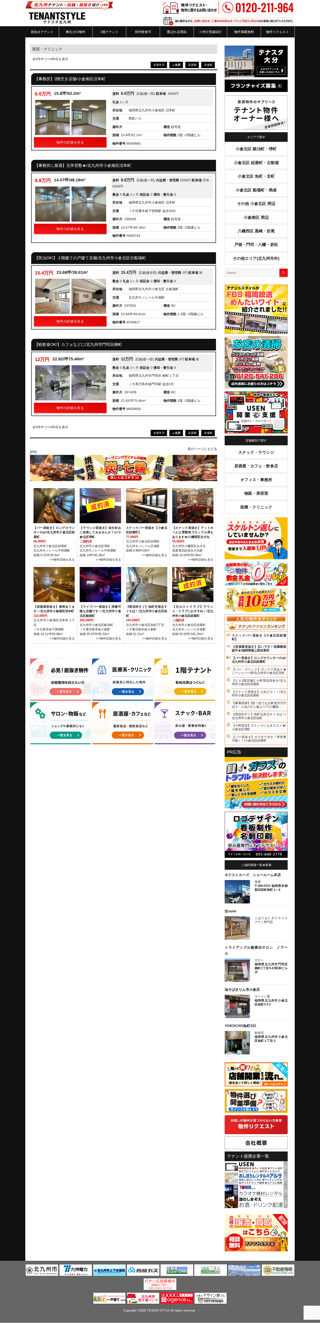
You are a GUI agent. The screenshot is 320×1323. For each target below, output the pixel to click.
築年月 (160, 64)
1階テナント (109, 32)
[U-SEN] (256, 413)
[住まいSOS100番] (256, 784)
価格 (209, 64)
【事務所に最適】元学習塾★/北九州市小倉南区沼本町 (82, 165)
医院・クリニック (47, 49)
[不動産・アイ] (210, 1271)
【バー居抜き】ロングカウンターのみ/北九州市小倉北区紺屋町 (259, 659)
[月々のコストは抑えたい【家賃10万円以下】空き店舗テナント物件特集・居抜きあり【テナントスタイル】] (256, 601)
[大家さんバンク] (143, 1299)
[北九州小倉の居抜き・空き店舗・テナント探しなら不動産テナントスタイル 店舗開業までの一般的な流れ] (256, 1075)
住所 (178, 64)
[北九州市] (42, 1271)
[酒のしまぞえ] (256, 1202)
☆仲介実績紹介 (210, 32)
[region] (123, 468)
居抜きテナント (42, 32)
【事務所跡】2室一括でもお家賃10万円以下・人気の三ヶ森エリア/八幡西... (259, 705)
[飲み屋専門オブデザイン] (210, 1299)
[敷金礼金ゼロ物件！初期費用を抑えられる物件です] (256, 574)
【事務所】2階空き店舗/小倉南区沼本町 (69, 79)
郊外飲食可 (143, 32)
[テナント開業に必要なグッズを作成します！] (256, 835)
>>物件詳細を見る (62, 559)
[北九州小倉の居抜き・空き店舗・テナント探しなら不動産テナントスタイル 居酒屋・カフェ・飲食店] (122, 723)
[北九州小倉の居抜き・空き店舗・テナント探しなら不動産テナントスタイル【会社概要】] (256, 1143)
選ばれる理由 (176, 32)
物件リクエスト (277, 32)
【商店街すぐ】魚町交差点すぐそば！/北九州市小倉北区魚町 (259, 716)
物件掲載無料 (244, 32)
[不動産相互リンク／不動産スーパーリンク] (176, 1271)
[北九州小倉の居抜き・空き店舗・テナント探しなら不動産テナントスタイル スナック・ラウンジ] (185, 723)
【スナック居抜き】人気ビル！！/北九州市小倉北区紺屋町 (259, 693)
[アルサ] (256, 1178)
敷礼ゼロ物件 (76, 32)
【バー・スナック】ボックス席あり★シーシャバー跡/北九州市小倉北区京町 (259, 671)
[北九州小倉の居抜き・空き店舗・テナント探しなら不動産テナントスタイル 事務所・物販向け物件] (60, 723)
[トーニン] (256, 1190)
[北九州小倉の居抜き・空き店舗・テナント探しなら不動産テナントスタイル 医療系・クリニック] (122, 680)
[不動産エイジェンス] (176, 1299)
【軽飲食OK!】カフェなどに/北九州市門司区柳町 (78, 344)
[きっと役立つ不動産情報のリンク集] (244, 1271)
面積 (194, 64)
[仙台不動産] (278, 1271)
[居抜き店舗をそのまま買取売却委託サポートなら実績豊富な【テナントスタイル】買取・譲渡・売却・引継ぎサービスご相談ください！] (256, 1233)
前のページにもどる (202, 449)
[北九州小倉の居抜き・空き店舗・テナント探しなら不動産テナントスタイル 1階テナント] (185, 680)
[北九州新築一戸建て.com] (109, 1299)
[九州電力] (75, 1271)
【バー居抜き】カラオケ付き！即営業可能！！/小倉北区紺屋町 (259, 738)
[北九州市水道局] (109, 1271)
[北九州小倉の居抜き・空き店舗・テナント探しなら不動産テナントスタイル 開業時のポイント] (256, 1102)
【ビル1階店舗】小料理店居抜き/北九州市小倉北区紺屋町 (259, 682)
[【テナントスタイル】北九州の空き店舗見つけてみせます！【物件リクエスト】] (256, 1125)
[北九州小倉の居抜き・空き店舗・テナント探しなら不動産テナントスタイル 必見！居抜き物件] (60, 680)
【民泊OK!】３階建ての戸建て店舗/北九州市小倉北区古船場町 (90, 258)
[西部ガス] (143, 1271)
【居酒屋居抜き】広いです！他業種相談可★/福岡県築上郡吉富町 (259, 648)
